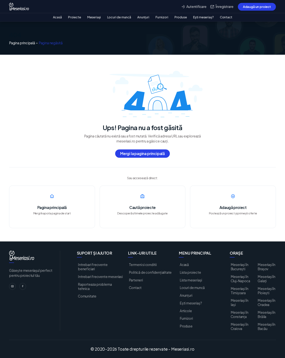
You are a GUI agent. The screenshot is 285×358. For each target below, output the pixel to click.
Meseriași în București (239, 267)
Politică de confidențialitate (150, 272)
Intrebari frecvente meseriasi (100, 276)
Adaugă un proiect (257, 7)
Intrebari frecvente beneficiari (93, 267)
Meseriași (94, 17)
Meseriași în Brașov (266, 267)
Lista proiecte (190, 272)
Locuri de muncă (119, 17)
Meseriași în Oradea (266, 302)
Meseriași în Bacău (266, 326)
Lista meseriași (191, 280)
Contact (226, 17)
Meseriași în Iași (239, 302)
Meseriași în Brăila (266, 314)
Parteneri (136, 280)
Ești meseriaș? (203, 17)
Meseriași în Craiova (239, 326)
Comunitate (87, 296)
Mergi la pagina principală (142, 153)
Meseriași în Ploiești (266, 290)
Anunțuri (143, 17)
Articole (186, 311)
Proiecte (74, 17)
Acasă (57, 17)
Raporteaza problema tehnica (95, 286)
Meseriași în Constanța (239, 314)
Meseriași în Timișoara (239, 290)
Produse (180, 17)
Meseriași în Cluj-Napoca (240, 278)
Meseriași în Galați (266, 278)
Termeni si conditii (143, 265)
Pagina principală (22, 43)
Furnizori (161, 17)
